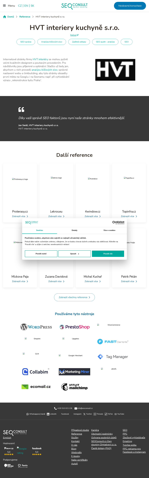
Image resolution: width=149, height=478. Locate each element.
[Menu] (9, 6)
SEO (127, 41)
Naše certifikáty (79, 459)
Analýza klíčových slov (51, 41)
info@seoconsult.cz (85, 408)
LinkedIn (53, 414)
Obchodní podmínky (102, 433)
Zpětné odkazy (79, 41)
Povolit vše (107, 254)
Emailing (127, 441)
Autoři (74, 463)
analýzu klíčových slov (44, 70)
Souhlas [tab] (39, 230)
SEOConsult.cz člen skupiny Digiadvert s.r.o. (104, 443)
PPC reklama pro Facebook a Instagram (134, 450)
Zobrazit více (18, 216)
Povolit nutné (41, 254)
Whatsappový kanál (37, 414)
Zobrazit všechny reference (73, 297)
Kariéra (95, 430)
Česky (15, 433)
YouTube (120, 414)
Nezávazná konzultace (130, 5)
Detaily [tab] (74, 230)
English (7, 437)
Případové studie (80, 430)
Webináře (76, 452)
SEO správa (25, 41)
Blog (73, 448)
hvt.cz (73, 35)
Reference (24, 16)
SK (32, 5)
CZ (20, 5)
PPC (125, 433)
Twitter (89, 414)
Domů (10, 16)
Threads (100, 414)
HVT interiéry (40, 59)
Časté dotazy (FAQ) (101, 448)
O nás (74, 445)
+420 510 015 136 (64, 408)
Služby (74, 437)
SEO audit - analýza (105, 41)
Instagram (77, 414)
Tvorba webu (129, 445)
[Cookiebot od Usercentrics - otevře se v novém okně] (114, 222)
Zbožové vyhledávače (134, 437)
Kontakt (75, 441)
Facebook (65, 414)
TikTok (110, 414)
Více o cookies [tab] (109, 230)
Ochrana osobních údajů (103, 437)
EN (26, 5)
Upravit (73, 254)
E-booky (75, 456)
